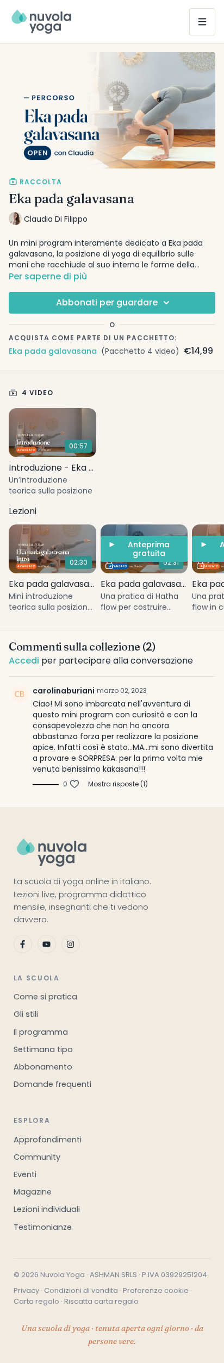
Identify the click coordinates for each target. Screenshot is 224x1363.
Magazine (33, 1191)
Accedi (24, 660)
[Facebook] (23, 944)
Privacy (26, 1290)
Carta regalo (36, 1301)
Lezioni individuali (47, 1209)
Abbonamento (43, 1066)
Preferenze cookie (156, 1290)
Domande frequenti (52, 1084)
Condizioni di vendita (81, 1290)
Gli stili (26, 1014)
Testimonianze (43, 1227)
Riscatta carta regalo (101, 1301)
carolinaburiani (64, 690)
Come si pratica (45, 996)
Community (37, 1157)
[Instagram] (70, 944)
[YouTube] (47, 944)
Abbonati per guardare (107, 302)
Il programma (41, 1032)
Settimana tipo (43, 1049)
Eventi (25, 1174)
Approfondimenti (48, 1139)
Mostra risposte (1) (118, 784)
